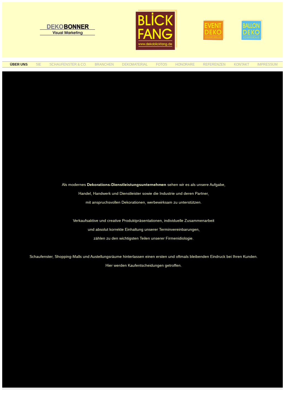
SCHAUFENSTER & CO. (67, 64)
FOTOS (161, 64)
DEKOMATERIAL (135, 64)
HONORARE (185, 64)
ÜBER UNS (19, 64)
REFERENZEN (214, 64)
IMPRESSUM (267, 64)
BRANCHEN (104, 64)
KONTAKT (241, 64)
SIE (38, 64)
